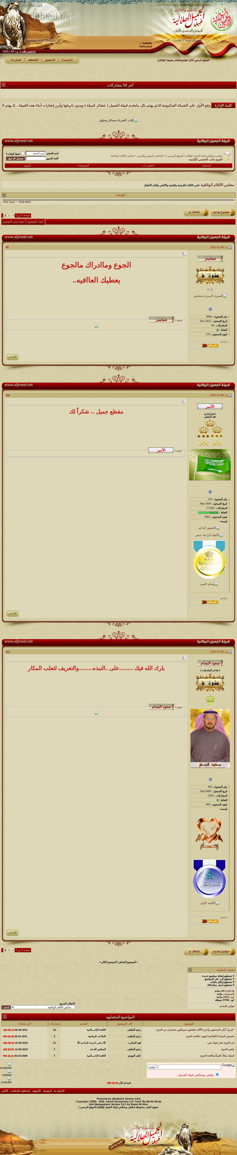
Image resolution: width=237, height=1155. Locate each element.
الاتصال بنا (59, 1090)
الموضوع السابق (127, 962)
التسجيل (206, 165)
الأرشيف (36, 1090)
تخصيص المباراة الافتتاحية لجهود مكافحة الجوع (210, 1036)
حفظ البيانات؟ (13, 153)
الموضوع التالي (109, 962)
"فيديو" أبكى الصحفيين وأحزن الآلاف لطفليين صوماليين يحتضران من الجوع (195, 1029)
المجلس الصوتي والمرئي (150, 155)
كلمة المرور (52, 158)
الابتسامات (228, 994)
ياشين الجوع (227, 1049)
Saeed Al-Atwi (139, 1104)
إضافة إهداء (25, 201)
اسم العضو (52, 153)
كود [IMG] (228, 997)
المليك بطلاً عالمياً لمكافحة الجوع (217, 1055)
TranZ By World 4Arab (148, 1101)
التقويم (27, 165)
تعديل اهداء (9, 201)
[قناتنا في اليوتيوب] (6, 1082)
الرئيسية (47, 1090)
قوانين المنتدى (226, 1006)
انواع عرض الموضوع (14, 221)
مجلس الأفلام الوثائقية (122, 155)
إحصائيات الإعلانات (20, 1090)
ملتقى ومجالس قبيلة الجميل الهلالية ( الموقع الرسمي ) (194, 155)
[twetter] (6, 1075)
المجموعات (83, 165)
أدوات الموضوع (36, 221)
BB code (226, 991)
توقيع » (178, 320)
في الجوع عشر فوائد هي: (220, 1042)
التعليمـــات (148, 165)
